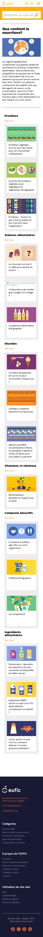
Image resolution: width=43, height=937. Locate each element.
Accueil (5, 23)
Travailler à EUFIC (10, 868)
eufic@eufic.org (9, 810)
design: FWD (28, 918)
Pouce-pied (27, 921)
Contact (6, 875)
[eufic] (8, 3)
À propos (6, 858)
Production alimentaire (13, 835)
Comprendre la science (13, 842)
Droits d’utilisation (11, 902)
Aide (4, 892)
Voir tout (9, 120)
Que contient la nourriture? (15, 832)
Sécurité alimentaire (12, 839)
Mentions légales (10, 898)
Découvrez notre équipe (13, 865)
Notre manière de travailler (15, 862)
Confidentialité (9, 895)
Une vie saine (8, 828)
